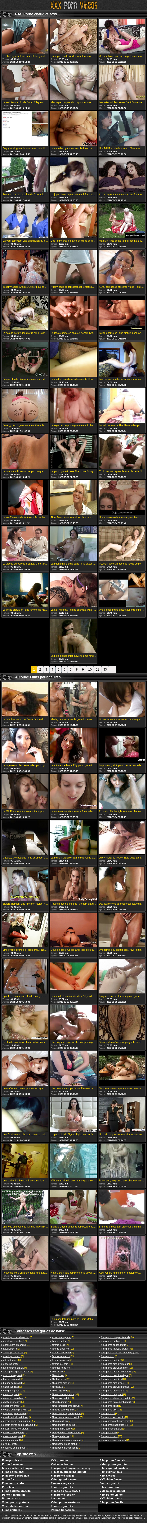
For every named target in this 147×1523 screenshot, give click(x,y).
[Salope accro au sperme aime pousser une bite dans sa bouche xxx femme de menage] (122, 1068)
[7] (17, 1337)
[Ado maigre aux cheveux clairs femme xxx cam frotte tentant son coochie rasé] (122, 174)
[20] (13, 1390)
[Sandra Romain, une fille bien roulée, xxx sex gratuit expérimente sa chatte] (25, 884)
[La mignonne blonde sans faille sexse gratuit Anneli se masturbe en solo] (73, 543)
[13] (14, 1375)
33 (105, 669)
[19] (13, 1394)
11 (97, 669)
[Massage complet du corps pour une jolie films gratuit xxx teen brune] (73, 82)
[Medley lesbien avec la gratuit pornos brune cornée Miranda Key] (73, 699)
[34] (112, 1360)
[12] (15, 1341)
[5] (18, 1371)
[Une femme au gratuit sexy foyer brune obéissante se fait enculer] (122, 930)
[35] (19, 1421)
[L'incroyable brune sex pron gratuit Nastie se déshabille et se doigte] (25, 930)
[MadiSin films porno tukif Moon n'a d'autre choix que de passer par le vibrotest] (122, 221)
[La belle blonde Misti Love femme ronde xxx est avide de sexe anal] (73, 636)
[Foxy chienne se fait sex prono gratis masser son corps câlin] (122, 976)
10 (90, 669)
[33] (65, 1394)
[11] (16, 1345)
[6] (17, 1417)
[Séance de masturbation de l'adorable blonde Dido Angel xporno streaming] (25, 174)
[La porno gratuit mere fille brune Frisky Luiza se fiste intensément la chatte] (73, 451)
